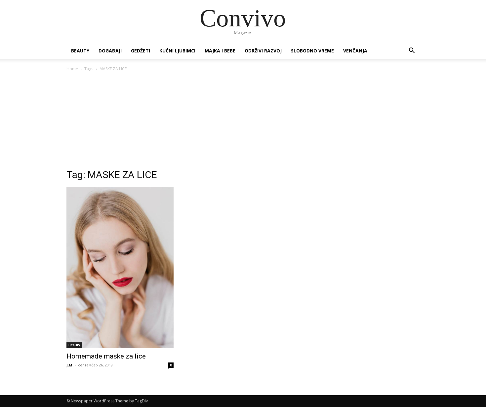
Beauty (80, 50)
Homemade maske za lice (106, 356)
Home (72, 69)
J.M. (69, 364)
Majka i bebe (220, 50)
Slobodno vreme (312, 50)
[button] (412, 51)
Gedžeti (140, 50)
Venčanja (355, 50)
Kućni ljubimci (177, 50)
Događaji (110, 50)
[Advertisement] (243, 122)
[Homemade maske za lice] (120, 267)
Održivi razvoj (263, 50)
